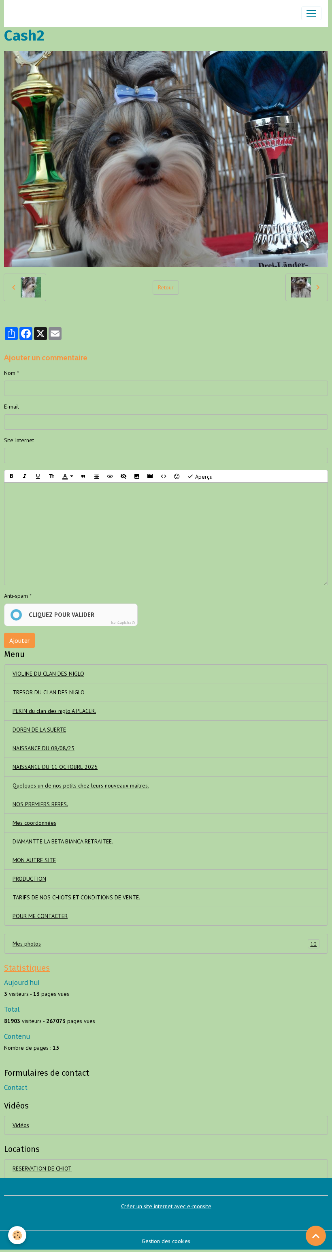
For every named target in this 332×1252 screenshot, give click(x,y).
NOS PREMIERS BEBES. (40, 804)
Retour (166, 287)
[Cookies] (17, 1235)
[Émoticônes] (177, 476)
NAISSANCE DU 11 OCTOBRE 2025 (55, 766)
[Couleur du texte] (67, 476)
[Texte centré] (97, 476)
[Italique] (25, 476)
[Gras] (11, 476)
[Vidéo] (150, 476)
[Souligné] (38, 476)
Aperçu (203, 476)
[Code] (163, 476)
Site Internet (19, 440)
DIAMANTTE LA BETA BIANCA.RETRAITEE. (63, 841)
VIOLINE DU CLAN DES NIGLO (48, 673)
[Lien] (110, 476)
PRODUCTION (29, 878)
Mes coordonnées (34, 822)
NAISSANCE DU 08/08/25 (43, 748)
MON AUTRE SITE (34, 860)
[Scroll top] (316, 1236)
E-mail (11, 406)
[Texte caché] (123, 476)
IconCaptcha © (123, 622)
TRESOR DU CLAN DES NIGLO (49, 692)
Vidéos (21, 1125)
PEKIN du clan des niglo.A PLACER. (54, 711)
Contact (16, 1087)
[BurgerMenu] (311, 13)
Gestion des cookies (166, 1241)
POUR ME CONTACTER (40, 916)
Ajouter (19, 640)
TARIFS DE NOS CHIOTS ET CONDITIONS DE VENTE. (76, 897)
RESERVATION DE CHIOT (42, 1168)
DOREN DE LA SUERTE (39, 729)
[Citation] (83, 476)
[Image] (137, 476)
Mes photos (165, 944)
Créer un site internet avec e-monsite (166, 1206)
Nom (9, 373)
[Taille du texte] (51, 476)
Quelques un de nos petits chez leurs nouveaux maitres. (81, 785)
